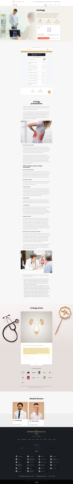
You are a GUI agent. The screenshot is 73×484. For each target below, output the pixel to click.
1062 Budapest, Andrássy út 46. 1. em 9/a (26, 476)
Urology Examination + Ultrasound (28, 358)
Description (50, 4)
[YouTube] (40, 436)
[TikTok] (35, 436)
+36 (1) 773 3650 (52, 476)
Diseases (37, 439)
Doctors (59, 4)
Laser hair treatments (43, 465)
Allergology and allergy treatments (32, 459)
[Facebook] (37, 436)
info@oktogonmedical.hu (41, 476)
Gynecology (54, 456)
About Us (54, 439)
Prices (55, 4)
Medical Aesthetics (44, 462)
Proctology (42, 468)
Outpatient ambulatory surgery (55, 459)
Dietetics (19, 462)
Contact (45, 439)
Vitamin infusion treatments (32, 471)
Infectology (20, 468)
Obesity (30, 468)
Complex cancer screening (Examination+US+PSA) (31, 359)
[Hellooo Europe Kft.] (36, 482)
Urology (19, 459)
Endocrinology (31, 462)
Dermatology (31, 456)
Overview (45, 4)
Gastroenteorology (55, 462)
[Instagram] (33, 436)
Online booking (42, 38)
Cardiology (42, 456)
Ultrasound (19, 471)
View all (36, 364)
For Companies (23, 439)
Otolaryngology (20, 456)
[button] (14, 448)
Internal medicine (43, 459)
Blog (41, 439)
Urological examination (27, 356)
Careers (49, 439)
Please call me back (56, 38)
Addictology (43, 471)
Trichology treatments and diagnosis (20, 465)
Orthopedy (54, 468)
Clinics (15, 4)
